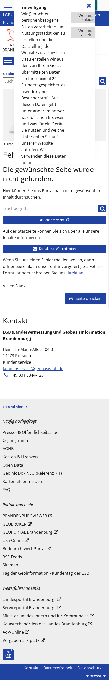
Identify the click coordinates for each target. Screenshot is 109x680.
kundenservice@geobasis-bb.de (33, 368)
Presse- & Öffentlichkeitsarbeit (32, 432)
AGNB (8, 448)
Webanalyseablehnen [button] (89, 33)
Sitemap (10, 565)
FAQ (6, 489)
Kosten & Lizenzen (20, 457)
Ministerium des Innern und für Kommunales (46, 616)
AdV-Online (13, 632)
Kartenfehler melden (22, 481)
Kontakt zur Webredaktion (57, 248)
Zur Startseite (55, 220)
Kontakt (31, 668)
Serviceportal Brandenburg (29, 607)
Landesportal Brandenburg (29, 599)
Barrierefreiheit (58, 668)
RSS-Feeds (12, 557)
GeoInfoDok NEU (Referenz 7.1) (32, 473)
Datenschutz (89, 668)
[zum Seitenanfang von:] (28, 406)
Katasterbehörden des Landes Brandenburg (45, 624)
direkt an (74, 273)
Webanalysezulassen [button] (89, 17)
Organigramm (16, 440)
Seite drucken (88, 298)
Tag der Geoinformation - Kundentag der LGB (46, 573)
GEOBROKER (14, 524)
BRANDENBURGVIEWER (25, 516)
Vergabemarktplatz (21, 640)
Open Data (13, 465)
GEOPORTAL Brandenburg (27, 532)
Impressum (95, 676)
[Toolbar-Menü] (7, 6)
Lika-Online (13, 540)
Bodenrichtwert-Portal (24, 548)
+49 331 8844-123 (27, 375)
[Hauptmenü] (7, 60)
